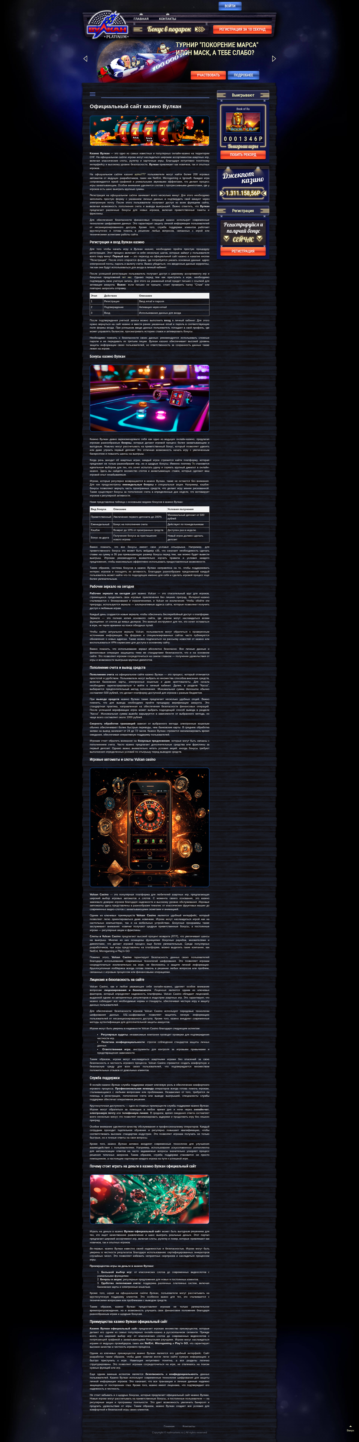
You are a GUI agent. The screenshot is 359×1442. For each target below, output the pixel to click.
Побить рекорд (243, 154)
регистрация (243, 251)
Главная (141, 19)
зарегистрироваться (201, 75)
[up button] (350, 1429)
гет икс (127, 277)
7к (193, 463)
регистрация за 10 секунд (242, 29)
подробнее (243, 75)
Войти (230, 6)
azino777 (140, 174)
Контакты (167, 19)
